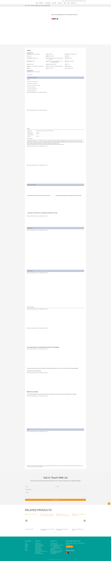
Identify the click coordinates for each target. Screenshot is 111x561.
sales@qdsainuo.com (56, 546)
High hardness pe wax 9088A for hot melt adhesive (62, 529)
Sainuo (26, 5)
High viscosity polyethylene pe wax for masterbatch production (40, 5)
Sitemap (62, 559)
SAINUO (51, 553)
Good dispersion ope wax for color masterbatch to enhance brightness (32, 529)
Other (29, 5)
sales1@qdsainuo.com (56, 547)
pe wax (61, 61)
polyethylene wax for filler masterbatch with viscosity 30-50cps (46, 529)
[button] (26, 521)
